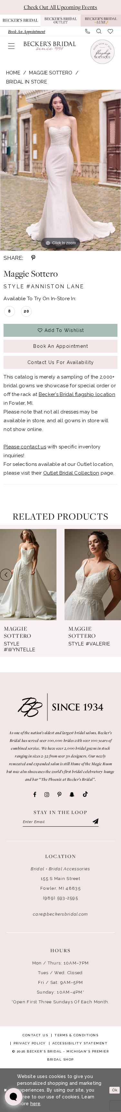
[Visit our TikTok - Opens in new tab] (85, 794)
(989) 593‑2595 (60, 898)
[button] (11, 46)
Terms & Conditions (76, 1035)
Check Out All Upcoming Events (60, 7)
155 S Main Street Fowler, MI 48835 (60, 883)
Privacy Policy (30, 1043)
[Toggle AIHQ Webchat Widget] (13, 1097)
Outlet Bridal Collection (71, 473)
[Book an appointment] (102, 51)
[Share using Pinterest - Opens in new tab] (33, 258)
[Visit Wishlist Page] (110, 31)
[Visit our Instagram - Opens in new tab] (47, 795)
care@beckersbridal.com (60, 914)
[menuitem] (26, 31)
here (35, 1103)
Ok (114, 1090)
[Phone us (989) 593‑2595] (87, 31)
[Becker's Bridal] (50, 45)
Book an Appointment (60, 346)
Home (13, 73)
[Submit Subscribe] (94, 822)
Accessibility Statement (80, 1043)
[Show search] (99, 31)
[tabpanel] (60, 170)
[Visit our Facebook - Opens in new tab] (34, 795)
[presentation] (28, 575)
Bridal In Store (26, 82)
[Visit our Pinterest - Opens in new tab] (59, 795)
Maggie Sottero (50, 73)
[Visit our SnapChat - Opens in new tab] (72, 795)
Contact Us (35, 1035)
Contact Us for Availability (60, 362)
